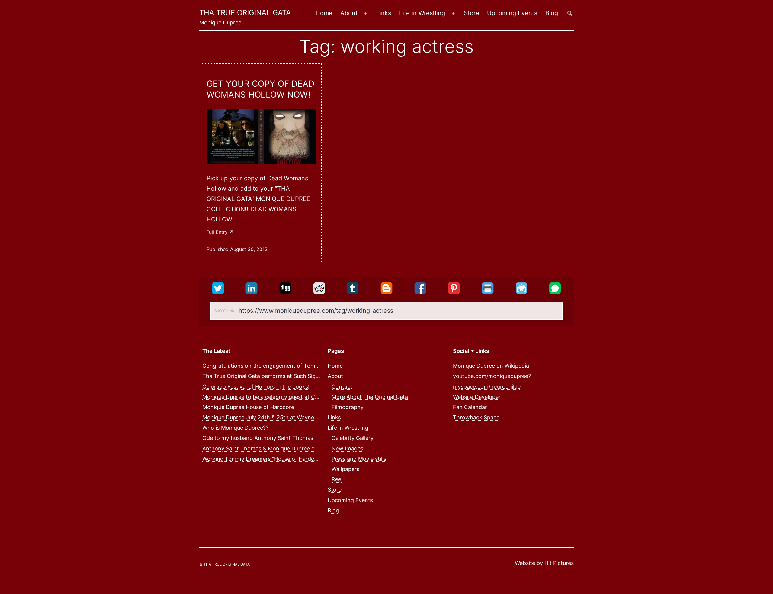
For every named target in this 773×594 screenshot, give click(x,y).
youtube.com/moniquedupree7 (492, 376)
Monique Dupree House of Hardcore (248, 407)
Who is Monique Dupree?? (235, 428)
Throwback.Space (476, 417)
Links (383, 13)
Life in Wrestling (422, 13)
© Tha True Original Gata (224, 564)
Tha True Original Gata (245, 12)
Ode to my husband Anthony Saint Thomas (257, 438)
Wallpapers (345, 469)
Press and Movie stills (359, 459)
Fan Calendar (470, 407)
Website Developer (477, 397)
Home (324, 13)
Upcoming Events (512, 13)
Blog (551, 13)
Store (471, 13)
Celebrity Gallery (353, 438)
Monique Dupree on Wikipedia (491, 366)
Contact (342, 386)
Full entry (218, 232)
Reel (337, 479)
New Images (347, 448)
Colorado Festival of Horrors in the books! (256, 386)
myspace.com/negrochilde (487, 386)
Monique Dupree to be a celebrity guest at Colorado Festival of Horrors (292, 397)
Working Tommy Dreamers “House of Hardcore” (263, 459)
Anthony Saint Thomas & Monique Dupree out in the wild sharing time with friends (307, 448)
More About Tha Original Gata (370, 397)
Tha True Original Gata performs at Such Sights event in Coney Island (291, 376)
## (570, 13)
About (349, 13)
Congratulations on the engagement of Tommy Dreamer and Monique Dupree (301, 366)
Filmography (348, 407)
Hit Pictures (559, 563)
